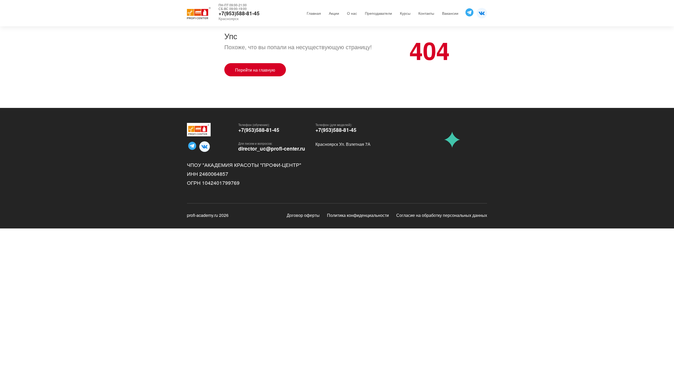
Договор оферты (303, 215)
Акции (334, 13)
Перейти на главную (255, 70)
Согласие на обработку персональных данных (441, 215)
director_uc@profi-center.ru (271, 149)
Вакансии (450, 13)
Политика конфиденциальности (358, 215)
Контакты (426, 13)
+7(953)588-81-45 (258, 130)
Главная (314, 13)
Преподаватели (378, 13)
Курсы (405, 13)
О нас (352, 13)
